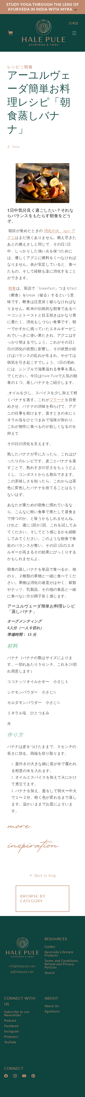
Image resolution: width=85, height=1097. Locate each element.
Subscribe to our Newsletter (17, 1013)
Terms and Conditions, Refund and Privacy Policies (62, 964)
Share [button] (16, 146)
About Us (52, 1006)
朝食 (12, 288)
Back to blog (45, 875)
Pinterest (11, 1036)
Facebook (11, 1026)
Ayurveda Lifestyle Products (59, 953)
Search (50, 973)
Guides (50, 946)
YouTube (10, 1042)
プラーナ (57, 399)
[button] (74, 33)
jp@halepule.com (22, 971)
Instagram (11, 1031)
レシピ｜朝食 (20, 66)
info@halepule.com (22, 966)
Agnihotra (52, 1011)
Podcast (10, 1020)
